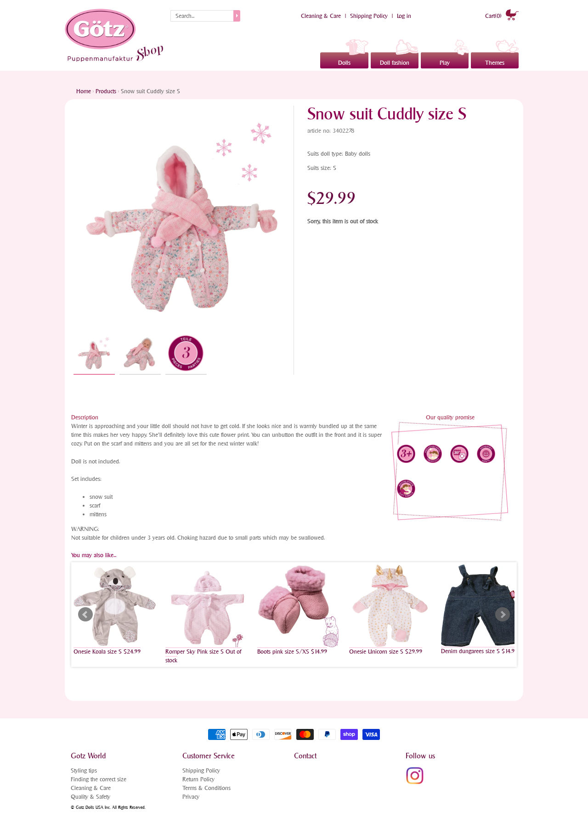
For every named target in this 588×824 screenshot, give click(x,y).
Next (502, 614)
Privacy (190, 796)
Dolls (344, 62)
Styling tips (84, 770)
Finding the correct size (98, 779)
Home (83, 91)
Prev (85, 614)
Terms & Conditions (206, 787)
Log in (404, 15)
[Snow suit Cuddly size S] (94, 354)
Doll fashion (394, 62)
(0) (494, 15)
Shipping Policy (369, 15)
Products (106, 91)
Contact (305, 755)
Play (445, 62)
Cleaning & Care (321, 15)
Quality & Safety (90, 796)
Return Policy (198, 779)
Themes (494, 62)
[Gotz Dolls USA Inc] (115, 35)
